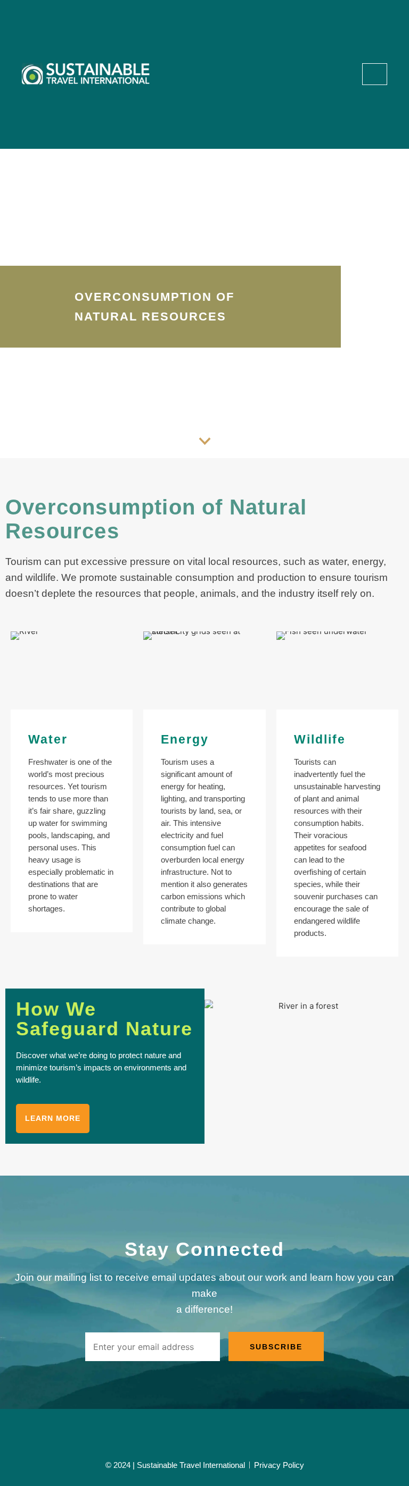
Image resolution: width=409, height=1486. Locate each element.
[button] (346, 74)
